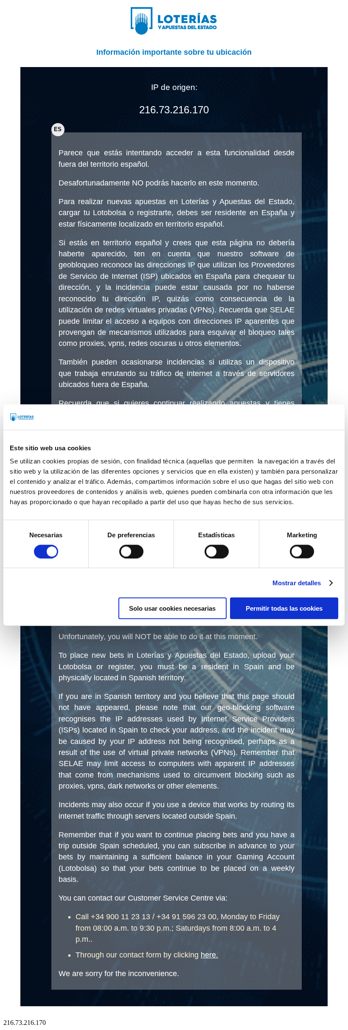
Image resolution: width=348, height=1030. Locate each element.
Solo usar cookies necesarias (172, 608)
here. (209, 955)
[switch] (131, 551)
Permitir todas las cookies (284, 608)
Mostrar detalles (296, 582)
